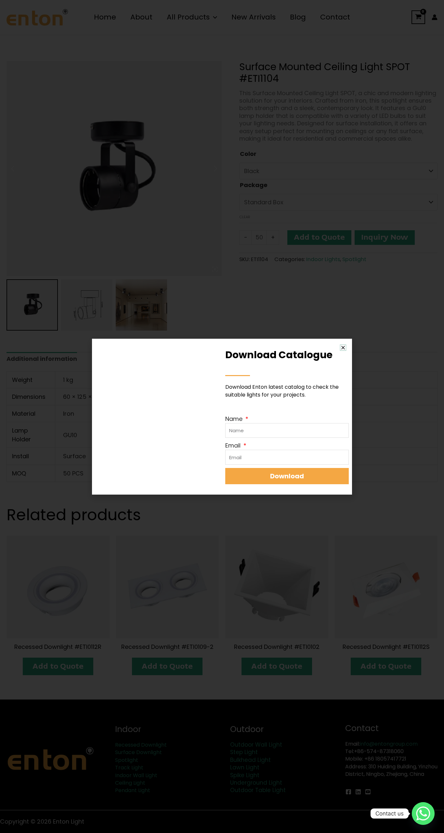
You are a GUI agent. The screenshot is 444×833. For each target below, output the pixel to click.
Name (234, 419)
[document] (222, 416)
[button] (343, 347)
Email (233, 445)
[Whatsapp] (423, 813)
